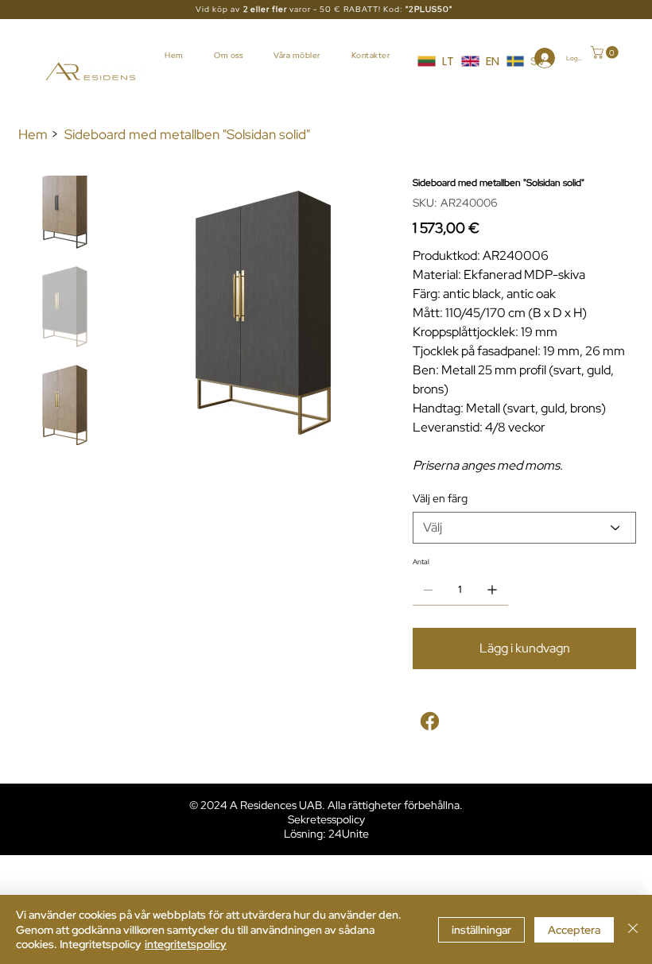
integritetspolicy (186, 944)
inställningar (481, 930)
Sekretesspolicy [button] (326, 819)
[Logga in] (535, 58)
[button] (606, 52)
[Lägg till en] (492, 590)
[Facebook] (430, 721)
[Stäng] (632, 929)
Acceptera (574, 930)
